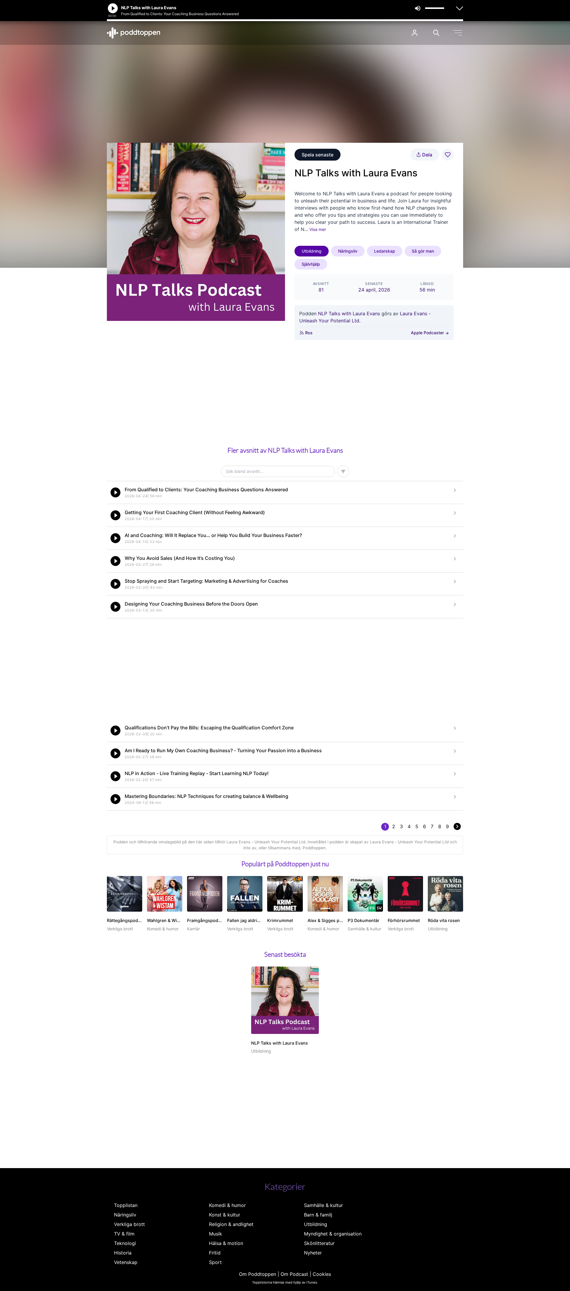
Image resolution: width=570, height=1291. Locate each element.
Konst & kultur (224, 1215)
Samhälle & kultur (323, 1205)
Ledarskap (384, 251)
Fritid (215, 1253)
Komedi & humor (227, 1205)
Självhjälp (311, 264)
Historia (123, 1253)
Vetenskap (125, 1262)
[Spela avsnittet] (115, 492)
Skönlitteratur (319, 1243)
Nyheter (313, 1253)
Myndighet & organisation (333, 1234)
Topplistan (125, 1205)
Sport (215, 1262)
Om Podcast (294, 1274)
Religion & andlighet (231, 1224)
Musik (215, 1234)
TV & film (124, 1234)
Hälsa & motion (226, 1243)
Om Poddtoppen (257, 1274)
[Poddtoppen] (133, 33)
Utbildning (312, 251)
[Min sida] (414, 32)
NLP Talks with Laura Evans (349, 313)
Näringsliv (347, 251)
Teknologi (125, 1243)
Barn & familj (318, 1215)
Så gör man (423, 251)
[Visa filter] (343, 471)
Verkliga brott (129, 1224)
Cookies (322, 1274)
